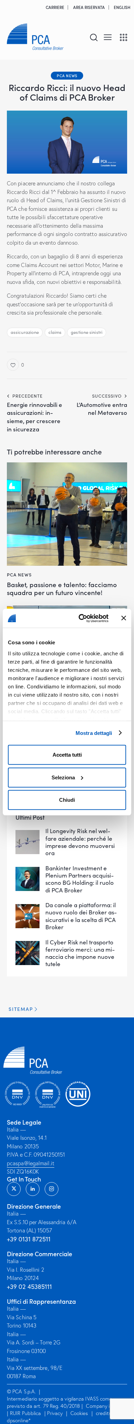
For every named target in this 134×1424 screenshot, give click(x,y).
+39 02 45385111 (29, 1286)
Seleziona (63, 777)
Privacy (55, 1413)
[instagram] (51, 1189)
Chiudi (67, 800)
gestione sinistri (86, 332)
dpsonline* (19, 1420)
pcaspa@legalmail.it (30, 1163)
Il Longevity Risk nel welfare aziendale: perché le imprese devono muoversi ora (80, 842)
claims (55, 332)
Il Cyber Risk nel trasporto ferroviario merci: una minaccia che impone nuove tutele (80, 953)
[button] (108, 36)
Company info (101, 1406)
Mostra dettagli (94, 733)
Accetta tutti (67, 755)
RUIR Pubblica (26, 1413)
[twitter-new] (14, 1189)
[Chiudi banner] (123, 618)
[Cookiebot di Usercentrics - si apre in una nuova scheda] (81, 618)
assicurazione (25, 332)
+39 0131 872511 (29, 1239)
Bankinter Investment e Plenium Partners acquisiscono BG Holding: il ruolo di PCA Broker (79, 879)
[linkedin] (33, 1189)
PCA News (67, 75)
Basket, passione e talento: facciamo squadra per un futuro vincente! (62, 588)
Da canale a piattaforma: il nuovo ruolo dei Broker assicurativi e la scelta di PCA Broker (81, 916)
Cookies (79, 1413)
